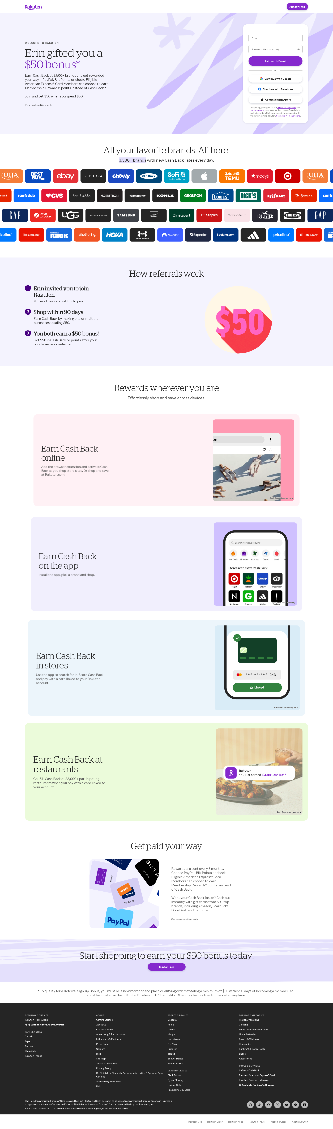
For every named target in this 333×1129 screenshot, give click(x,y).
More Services (278, 1121)
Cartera (29, 1046)
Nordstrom (174, 1039)
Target (171, 1053)
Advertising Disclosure (37, 1108)
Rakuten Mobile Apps (36, 1019)
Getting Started (104, 1019)
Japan (28, 1041)
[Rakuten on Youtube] (286, 1104)
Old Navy (172, 1043)
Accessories (245, 1058)
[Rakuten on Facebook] (268, 1104)
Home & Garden (247, 1034)
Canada (29, 1036)
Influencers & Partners (108, 1039)
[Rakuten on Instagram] (250, 1104)
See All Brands (175, 1058)
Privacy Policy (103, 1068)
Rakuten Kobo (235, 1121)
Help (98, 1086)
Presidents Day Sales (179, 1089)
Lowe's (171, 1029)
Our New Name (104, 1029)
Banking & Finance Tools (252, 1048)
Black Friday (174, 1075)
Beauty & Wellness (249, 1039)
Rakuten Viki (195, 1121)
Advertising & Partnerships (110, 1034)
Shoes (242, 1053)
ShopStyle (30, 1050)
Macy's (171, 1034)
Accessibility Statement (108, 1081)
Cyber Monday (175, 1080)
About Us (101, 1024)
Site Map (101, 1058)
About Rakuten (300, 1121)
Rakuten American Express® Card (257, 1075)
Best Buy (172, 1019)
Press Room (102, 1043)
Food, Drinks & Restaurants (253, 1029)
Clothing (243, 1024)
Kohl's (171, 1024)
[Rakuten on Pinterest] (295, 1104)
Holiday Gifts (174, 1084)
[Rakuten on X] (277, 1104)
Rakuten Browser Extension (254, 1080)
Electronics (245, 1043)
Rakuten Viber (215, 1121)
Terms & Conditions (106, 1063)
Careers (100, 1048)
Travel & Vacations (249, 1019)
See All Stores (175, 1063)
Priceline (172, 1048)
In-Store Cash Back (249, 1070)
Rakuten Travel (257, 1121)
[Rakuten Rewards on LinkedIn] (304, 1104)
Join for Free (297, 6)
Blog (98, 1053)
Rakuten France (33, 1055)
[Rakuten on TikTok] (259, 1104)
